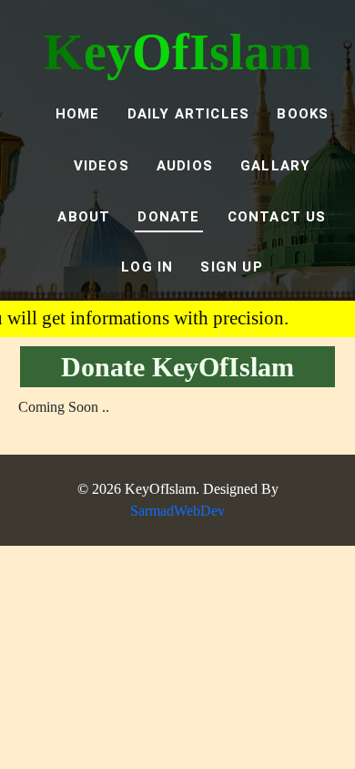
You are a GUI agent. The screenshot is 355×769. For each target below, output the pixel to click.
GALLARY (275, 166)
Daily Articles (188, 114)
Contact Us (277, 217)
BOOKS (303, 114)
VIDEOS (101, 166)
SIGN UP (231, 267)
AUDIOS (185, 166)
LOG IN (147, 267)
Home (78, 114)
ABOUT (83, 217)
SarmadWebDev (177, 510)
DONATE (168, 217)
